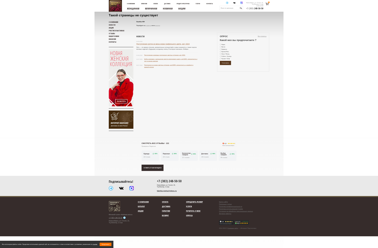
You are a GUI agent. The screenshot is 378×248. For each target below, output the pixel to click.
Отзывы (112, 33)
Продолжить (105, 244)
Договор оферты (225, 214)
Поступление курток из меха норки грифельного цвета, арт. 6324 (163, 44)
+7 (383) (254, 8)
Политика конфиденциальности (230, 206)
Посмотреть (121, 101)
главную (148, 25)
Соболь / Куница (226, 56)
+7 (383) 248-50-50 (169, 181)
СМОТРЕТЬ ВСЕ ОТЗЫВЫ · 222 (155, 143)
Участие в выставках (116, 31)
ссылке (95, 244)
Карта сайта (223, 202)
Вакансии (112, 39)
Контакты (209, 3)
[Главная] (115, 6)
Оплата (155, 3)
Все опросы (262, 36)
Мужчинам (151, 8)
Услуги (198, 3)
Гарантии (144, 3)
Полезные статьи (225, 204)
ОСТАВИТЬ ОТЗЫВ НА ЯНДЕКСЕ (153, 168)
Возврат (165, 216)
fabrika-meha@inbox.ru (167, 191)
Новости (140, 36)
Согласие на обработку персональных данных (236, 211)
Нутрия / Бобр (225, 58)
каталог (157, 25)
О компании (131, 3)
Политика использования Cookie (231, 209)
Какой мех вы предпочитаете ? (238, 40)
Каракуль (224, 49)
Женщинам (133, 8)
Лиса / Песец (225, 54)
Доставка (167, 3)
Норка (223, 44)
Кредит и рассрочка (183, 3)
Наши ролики (114, 36)
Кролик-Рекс (225, 51)
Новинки (168, 8)
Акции (181, 8)
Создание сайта (233, 228)
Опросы (189, 216)
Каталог (141, 206)
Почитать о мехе (193, 211)
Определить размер (194, 202)
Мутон (223, 47)
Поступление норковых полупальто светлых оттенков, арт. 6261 (164, 55)
